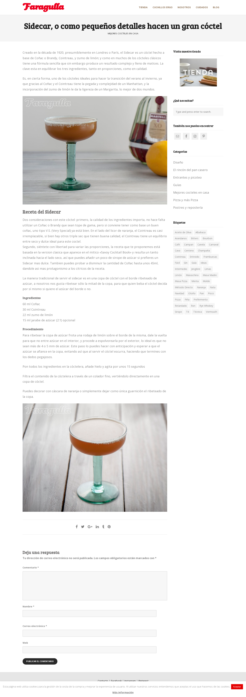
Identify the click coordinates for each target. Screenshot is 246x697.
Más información (123, 692)
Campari (188, 244)
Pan (202, 293)
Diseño (178, 162)
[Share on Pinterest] (109, 526)
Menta (195, 281)
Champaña (204, 250)
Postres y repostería (188, 207)
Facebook (116, 680)
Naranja (201, 287)
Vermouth (211, 311)
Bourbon (207, 238)
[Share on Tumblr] (103, 526)
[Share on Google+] (90, 526)
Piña (187, 299)
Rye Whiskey (206, 305)
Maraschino (192, 275)
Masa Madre (210, 275)
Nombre (28, 606)
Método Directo (184, 287)
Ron (193, 305)
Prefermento (201, 299)
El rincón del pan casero (190, 170)
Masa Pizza (181, 281)
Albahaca (200, 232)
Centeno (189, 250)
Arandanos (181, 238)
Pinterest (143, 680)
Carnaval (213, 244)
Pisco (211, 293)
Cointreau (180, 256)
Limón (178, 275)
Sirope (178, 311)
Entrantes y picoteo (187, 177)
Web (25, 642)
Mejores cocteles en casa (123, 33)
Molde (206, 281)
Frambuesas (210, 256)
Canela (201, 244)
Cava (177, 250)
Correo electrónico (35, 626)
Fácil (177, 262)
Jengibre (195, 269)
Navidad (179, 293)
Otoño (191, 293)
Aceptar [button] (237, 686)
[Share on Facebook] (77, 526)
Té (187, 311)
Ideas (204, 262)
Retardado (181, 305)
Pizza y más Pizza (185, 200)
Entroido (194, 256)
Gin (185, 262)
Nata (212, 287)
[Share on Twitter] (82, 526)
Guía (194, 262)
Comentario (31, 567)
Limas (207, 269)
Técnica (197, 311)
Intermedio (181, 269)
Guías (177, 185)
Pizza (178, 299)
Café (177, 244)
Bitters (194, 238)
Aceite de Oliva (183, 232)
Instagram (130, 680)
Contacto (103, 680)
